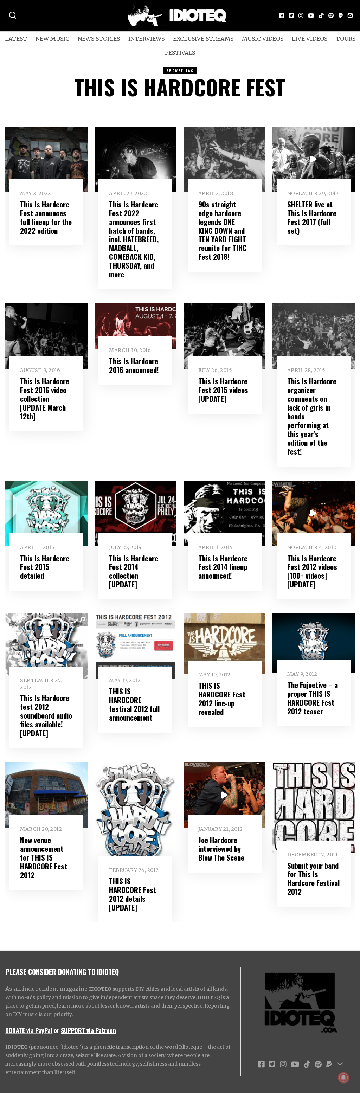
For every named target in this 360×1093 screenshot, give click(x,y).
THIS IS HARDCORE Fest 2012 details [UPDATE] (132, 894)
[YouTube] (311, 15)
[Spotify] (331, 15)
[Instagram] (301, 15)
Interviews (146, 38)
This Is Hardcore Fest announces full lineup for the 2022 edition (46, 217)
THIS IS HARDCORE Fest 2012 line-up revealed (221, 698)
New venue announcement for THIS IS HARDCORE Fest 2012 (43, 857)
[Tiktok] (321, 15)
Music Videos (262, 38)
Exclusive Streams (203, 38)
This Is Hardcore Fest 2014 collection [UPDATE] (133, 571)
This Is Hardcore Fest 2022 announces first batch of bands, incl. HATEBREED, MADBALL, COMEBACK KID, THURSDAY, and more (134, 239)
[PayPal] (341, 15)
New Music (52, 38)
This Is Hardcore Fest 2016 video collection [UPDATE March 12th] (44, 398)
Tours (345, 38)
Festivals (180, 52)
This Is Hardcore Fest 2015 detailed (44, 567)
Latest (16, 38)
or (56, 1030)
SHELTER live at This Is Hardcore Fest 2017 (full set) (311, 217)
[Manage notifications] (343, 1077)
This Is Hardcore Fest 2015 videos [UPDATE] (223, 389)
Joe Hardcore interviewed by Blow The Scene (221, 848)
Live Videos (309, 38)
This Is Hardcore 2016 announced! (134, 365)
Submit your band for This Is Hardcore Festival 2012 (313, 878)
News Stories (99, 38)
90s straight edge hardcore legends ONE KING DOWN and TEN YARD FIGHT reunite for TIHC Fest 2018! (222, 230)
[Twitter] (291, 15)
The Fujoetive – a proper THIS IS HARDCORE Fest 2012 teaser (312, 697)
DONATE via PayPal (28, 1030)
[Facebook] (282, 15)
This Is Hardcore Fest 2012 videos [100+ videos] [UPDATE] (312, 571)
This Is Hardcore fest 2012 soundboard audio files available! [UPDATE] (46, 715)
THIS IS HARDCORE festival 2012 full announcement (134, 704)
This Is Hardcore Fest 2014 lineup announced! (223, 567)
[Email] (350, 15)
